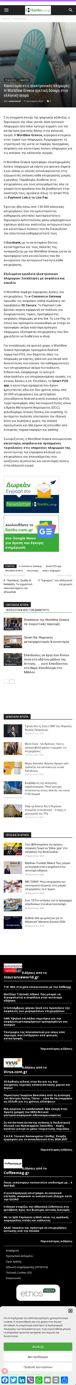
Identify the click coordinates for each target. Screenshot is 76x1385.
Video (7, 646)
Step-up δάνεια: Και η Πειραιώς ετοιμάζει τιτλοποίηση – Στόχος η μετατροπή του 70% (45, 810)
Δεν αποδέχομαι (38, 1357)
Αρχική (5, 18)
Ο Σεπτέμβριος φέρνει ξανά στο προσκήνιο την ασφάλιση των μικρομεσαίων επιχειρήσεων (37, 1009)
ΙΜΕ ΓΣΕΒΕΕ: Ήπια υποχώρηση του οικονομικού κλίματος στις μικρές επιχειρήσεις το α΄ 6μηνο (45, 885)
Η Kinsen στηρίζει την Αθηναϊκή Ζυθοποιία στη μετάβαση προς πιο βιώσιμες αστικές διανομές (37, 1208)
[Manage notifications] (5, 1371)
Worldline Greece (14, 570)
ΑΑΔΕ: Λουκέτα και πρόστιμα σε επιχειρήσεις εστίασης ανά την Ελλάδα (35, 1229)
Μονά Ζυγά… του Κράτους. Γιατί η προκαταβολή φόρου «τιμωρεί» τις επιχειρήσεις (46, 747)
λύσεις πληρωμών (51, 570)
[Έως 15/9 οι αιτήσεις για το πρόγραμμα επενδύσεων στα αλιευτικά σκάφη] (13, 905)
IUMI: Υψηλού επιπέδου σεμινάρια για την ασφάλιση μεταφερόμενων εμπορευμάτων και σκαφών (36, 1021)
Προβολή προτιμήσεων (38, 1367)
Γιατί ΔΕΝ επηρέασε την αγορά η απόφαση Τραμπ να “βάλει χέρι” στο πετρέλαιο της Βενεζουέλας (46, 848)
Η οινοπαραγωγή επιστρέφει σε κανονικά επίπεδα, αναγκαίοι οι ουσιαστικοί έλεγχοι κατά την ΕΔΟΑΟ (38, 1196)
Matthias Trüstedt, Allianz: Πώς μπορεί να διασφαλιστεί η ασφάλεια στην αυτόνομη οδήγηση (47, 867)
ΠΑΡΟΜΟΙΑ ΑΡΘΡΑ (17, 604)
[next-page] (12, 681)
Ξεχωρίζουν (24, 80)
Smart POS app (53, 566)
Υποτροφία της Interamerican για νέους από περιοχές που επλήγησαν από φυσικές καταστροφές (34, 1035)
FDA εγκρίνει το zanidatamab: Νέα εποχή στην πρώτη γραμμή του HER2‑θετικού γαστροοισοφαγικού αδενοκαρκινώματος (35, 1112)
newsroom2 (14, 101)
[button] (70, 1311)
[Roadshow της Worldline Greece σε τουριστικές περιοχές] (13, 624)
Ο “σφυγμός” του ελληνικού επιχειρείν (55, 582)
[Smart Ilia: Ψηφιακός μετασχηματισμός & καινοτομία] (13, 641)
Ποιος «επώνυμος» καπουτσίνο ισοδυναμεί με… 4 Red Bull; (38, 1184)
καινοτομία (32, 570)
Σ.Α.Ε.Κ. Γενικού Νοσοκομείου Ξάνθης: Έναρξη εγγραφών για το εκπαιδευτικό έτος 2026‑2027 (35, 1137)
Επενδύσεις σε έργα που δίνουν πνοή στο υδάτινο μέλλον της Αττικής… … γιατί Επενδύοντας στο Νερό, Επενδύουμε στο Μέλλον (46, 663)
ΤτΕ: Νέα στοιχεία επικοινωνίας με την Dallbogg (37, 987)
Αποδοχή (38, 1346)
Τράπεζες (9, 628)
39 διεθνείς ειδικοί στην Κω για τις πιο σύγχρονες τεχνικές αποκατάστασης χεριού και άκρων (37, 1085)
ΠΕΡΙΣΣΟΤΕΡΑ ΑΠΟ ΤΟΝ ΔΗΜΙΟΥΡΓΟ (27, 610)
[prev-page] (6, 681)
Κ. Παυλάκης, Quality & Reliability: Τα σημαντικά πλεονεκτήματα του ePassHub (18, 586)
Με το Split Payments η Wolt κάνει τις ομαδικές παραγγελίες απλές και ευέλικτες (36, 1218)
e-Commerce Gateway (30, 566)
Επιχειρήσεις (20, 18)
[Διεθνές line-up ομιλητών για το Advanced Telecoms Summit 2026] (13, 922)
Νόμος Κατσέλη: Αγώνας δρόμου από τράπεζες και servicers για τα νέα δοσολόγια (46, 767)
